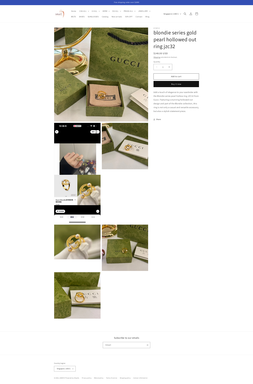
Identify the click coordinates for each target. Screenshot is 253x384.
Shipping (157, 57)
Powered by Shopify (72, 378)
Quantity (157, 62)
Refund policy (98, 378)
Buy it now (176, 84)
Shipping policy (125, 378)
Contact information (140, 378)
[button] (84, 11)
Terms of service (111, 378)
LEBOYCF (62, 378)
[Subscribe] (147, 345)
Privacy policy (87, 378)
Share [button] (158, 119)
